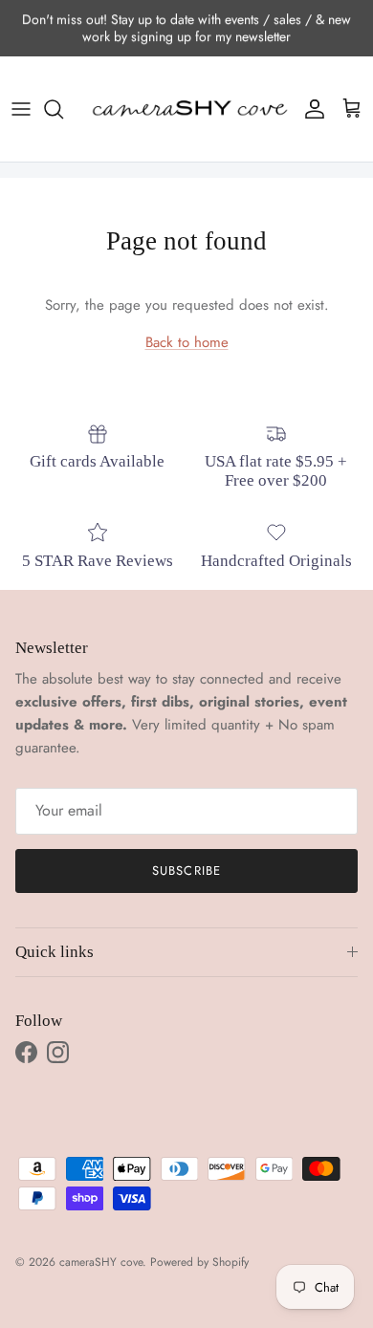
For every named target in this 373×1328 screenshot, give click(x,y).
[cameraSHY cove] (186, 109)
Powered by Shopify (199, 1262)
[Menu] (21, 109)
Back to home (187, 342)
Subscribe (186, 870)
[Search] (63, 109)
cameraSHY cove (101, 1262)
